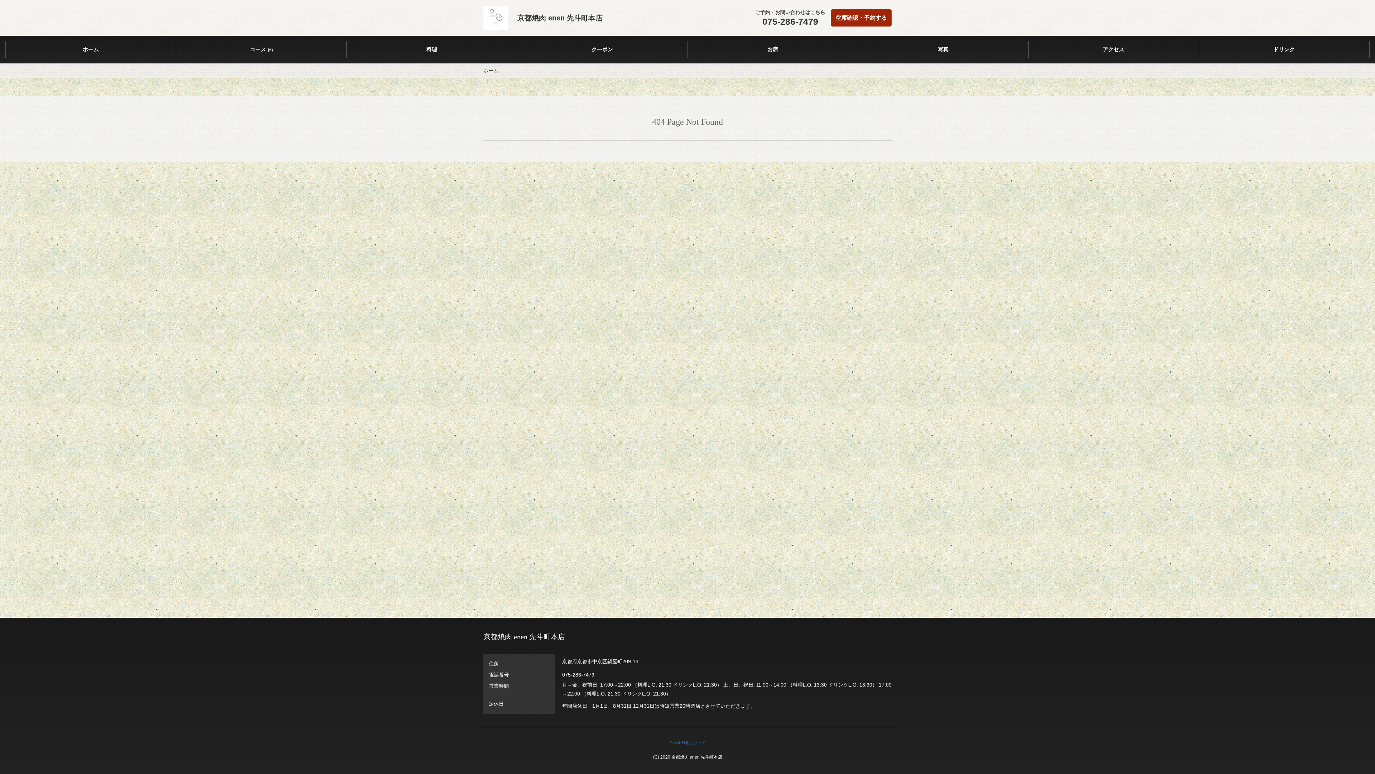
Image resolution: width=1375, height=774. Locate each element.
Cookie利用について (687, 743)
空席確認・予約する (861, 18)
